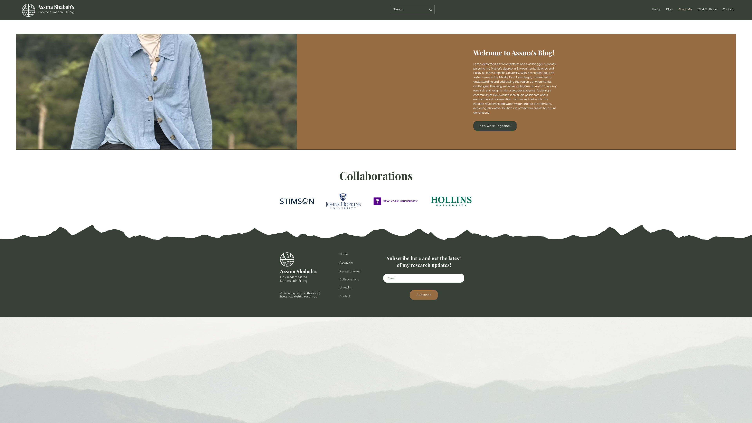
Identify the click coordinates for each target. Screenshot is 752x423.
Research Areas (350, 271)
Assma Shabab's (56, 6)
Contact (345, 296)
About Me (346, 262)
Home (344, 254)
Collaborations (349, 279)
